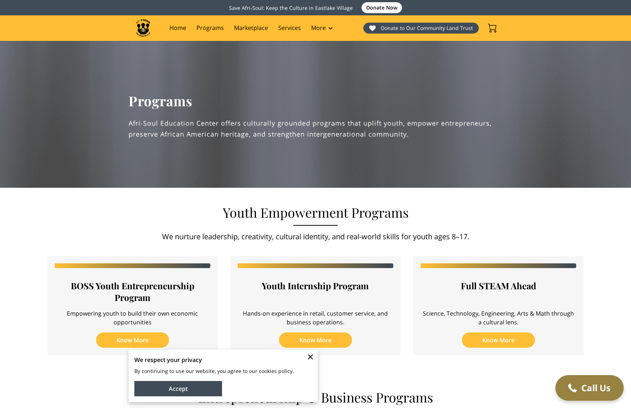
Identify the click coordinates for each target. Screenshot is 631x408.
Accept (178, 389)
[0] (492, 28)
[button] (589, 388)
